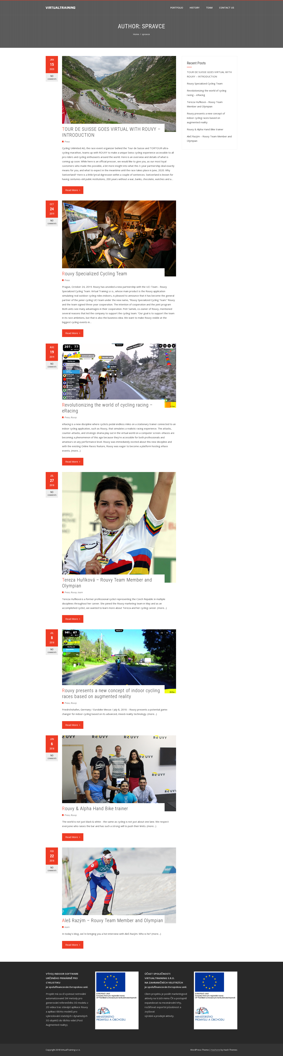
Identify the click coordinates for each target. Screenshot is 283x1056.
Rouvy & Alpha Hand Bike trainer (95, 808)
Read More (71, 190)
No (51, 77)
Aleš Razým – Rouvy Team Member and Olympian (112, 920)
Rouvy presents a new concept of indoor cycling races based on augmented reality (111, 693)
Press (67, 141)
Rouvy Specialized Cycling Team (94, 273)
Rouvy (74, 417)
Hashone (215, 1049)
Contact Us (226, 7)
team (80, 592)
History (194, 7)
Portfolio (176, 7)
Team (209, 7)
